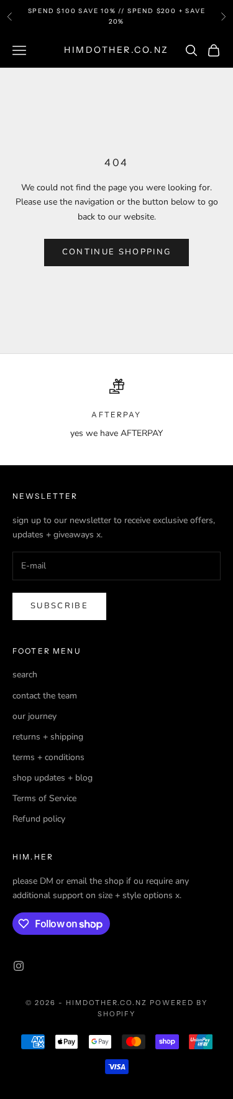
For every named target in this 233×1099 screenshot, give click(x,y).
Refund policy (38, 819)
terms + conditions (48, 757)
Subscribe (59, 605)
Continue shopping (116, 251)
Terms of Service (44, 798)
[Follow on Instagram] (18, 966)
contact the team (44, 696)
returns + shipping (47, 737)
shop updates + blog (52, 778)
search (24, 674)
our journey (34, 716)
